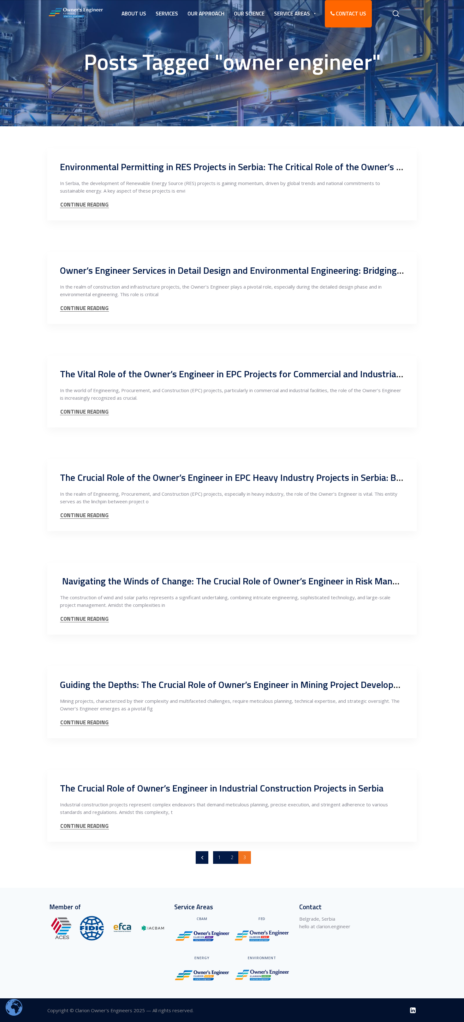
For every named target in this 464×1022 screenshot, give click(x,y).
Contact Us (350, 13)
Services (167, 13)
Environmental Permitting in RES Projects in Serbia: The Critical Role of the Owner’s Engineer (245, 166)
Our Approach (205, 13)
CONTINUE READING (84, 204)
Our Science (249, 13)
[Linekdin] (413, 1010)
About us (134, 13)
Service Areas (292, 13)
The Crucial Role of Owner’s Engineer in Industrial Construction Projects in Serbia (222, 788)
